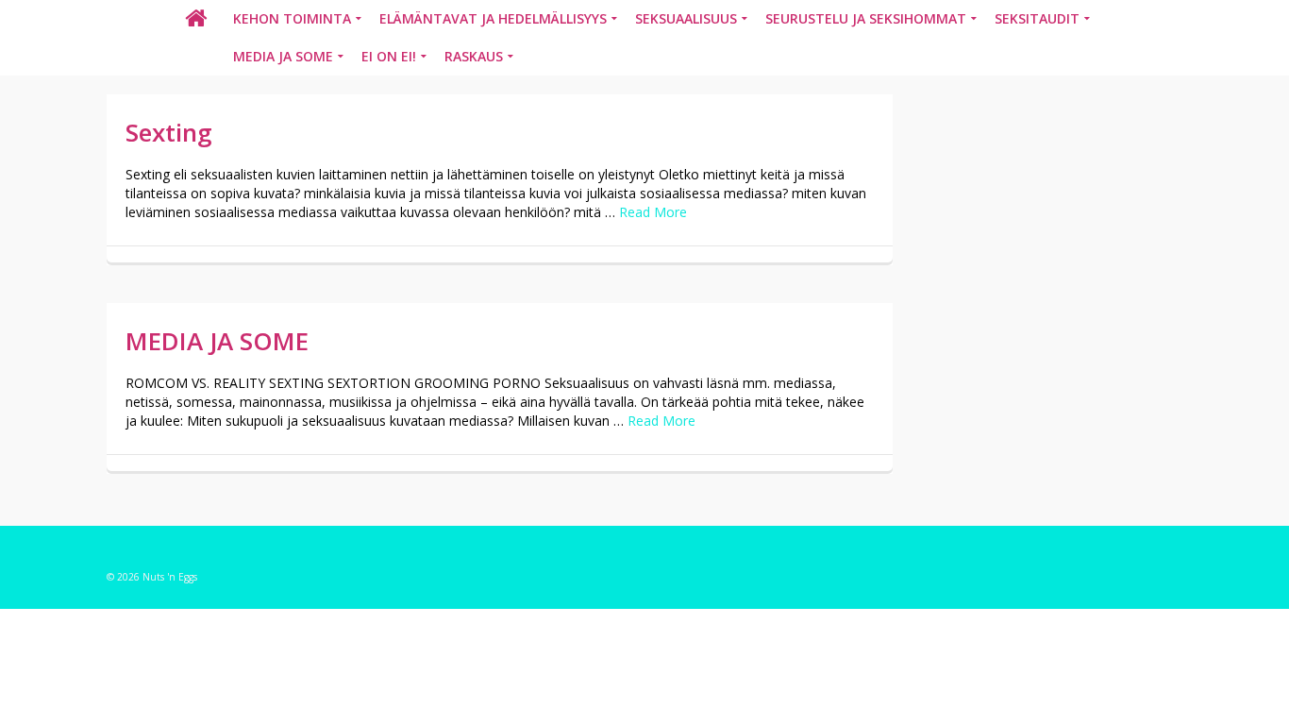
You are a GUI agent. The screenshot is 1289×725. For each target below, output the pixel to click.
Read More (653, 212)
